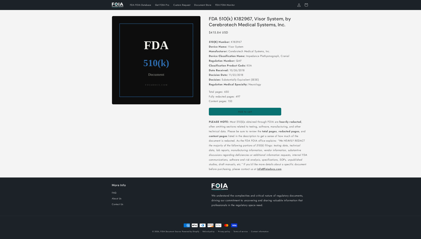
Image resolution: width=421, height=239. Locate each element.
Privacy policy (224, 231)
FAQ (114, 192)
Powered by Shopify (190, 231)
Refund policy (209, 231)
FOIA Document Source (170, 231)
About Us (117, 198)
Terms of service (241, 231)
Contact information (260, 231)
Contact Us (117, 204)
